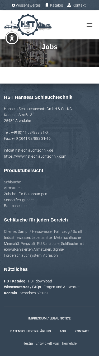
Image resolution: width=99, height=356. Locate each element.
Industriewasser (17, 237)
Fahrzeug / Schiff (68, 231)
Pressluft (28, 243)
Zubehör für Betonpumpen (25, 194)
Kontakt (79, 5)
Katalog (56, 5)
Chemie (10, 231)
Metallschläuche (67, 237)
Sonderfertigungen (19, 200)
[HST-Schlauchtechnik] (30, 25)
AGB (63, 331)
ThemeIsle (68, 343)
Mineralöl (11, 243)
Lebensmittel (42, 237)
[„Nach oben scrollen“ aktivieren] (88, 345)
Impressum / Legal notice (49, 318)
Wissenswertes (28, 5)
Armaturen (13, 188)
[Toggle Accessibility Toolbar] (12, 38)
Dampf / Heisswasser (35, 231)
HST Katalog (15, 281)
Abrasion (50, 255)
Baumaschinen (16, 206)
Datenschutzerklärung (30, 331)
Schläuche (12, 182)
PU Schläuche (48, 243)
